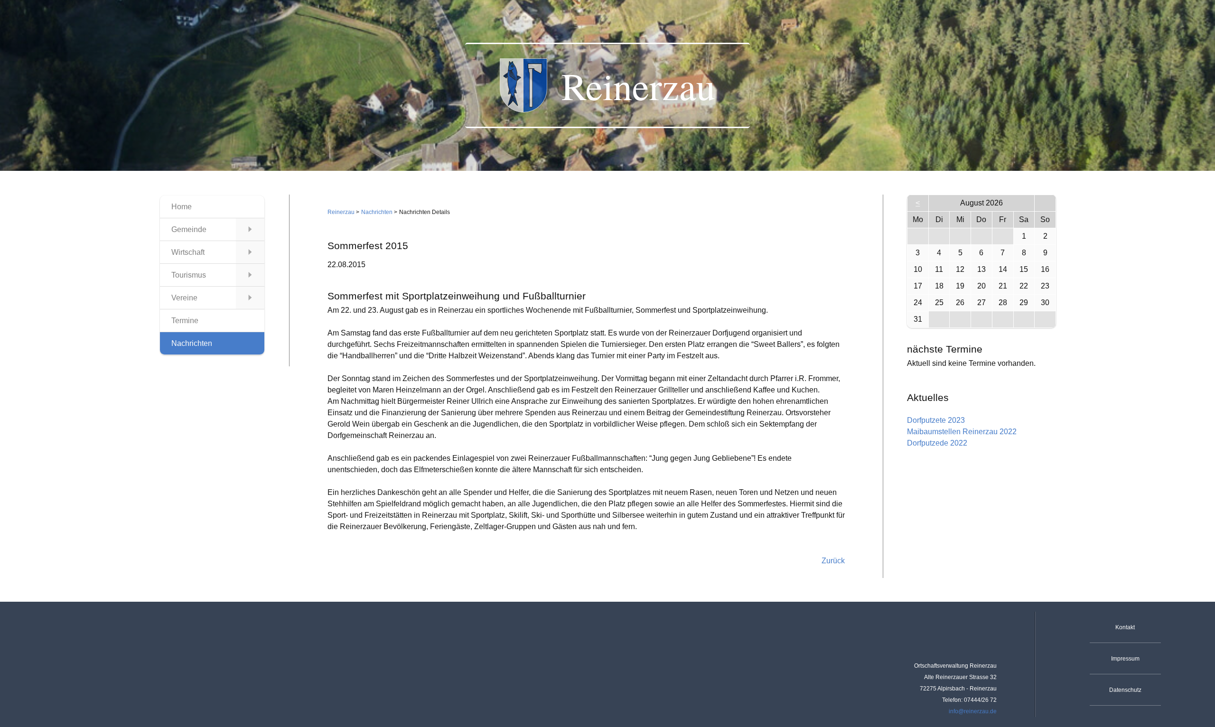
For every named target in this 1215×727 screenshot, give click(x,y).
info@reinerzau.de (973, 711)
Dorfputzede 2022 (937, 443)
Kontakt (1125, 627)
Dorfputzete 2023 (936, 420)
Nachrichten (377, 212)
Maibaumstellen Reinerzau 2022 (962, 432)
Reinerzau (341, 212)
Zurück (833, 561)
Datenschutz (1125, 690)
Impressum (1125, 658)
